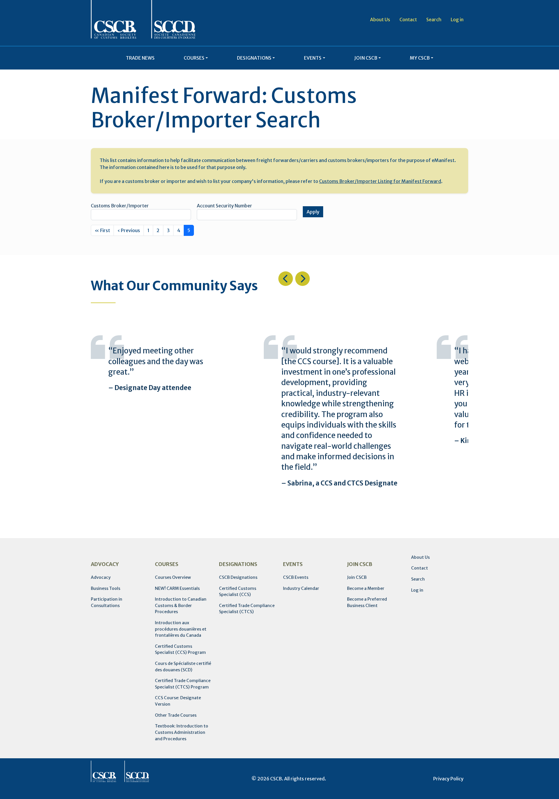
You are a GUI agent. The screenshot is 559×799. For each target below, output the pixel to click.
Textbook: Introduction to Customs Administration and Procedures (181, 732)
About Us (380, 19)
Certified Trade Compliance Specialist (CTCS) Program (182, 684)
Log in (457, 19)
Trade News (140, 58)
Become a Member (365, 588)
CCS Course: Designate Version (178, 701)
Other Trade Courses (176, 715)
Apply (313, 212)
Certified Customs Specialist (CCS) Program (180, 649)
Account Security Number (224, 206)
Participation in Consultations (106, 602)
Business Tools (105, 588)
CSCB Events (295, 577)
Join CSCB (357, 577)
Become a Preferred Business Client (367, 602)
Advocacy (101, 577)
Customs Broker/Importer (120, 206)
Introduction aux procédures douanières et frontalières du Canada (180, 629)
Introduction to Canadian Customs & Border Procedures (180, 605)
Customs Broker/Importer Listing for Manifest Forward (380, 181)
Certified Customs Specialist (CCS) (237, 591)
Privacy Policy (448, 779)
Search (433, 19)
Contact (408, 19)
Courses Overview (173, 577)
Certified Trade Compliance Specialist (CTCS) (247, 609)
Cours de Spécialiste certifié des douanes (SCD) (183, 666)
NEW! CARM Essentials (177, 588)
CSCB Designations (238, 577)
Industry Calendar (301, 588)
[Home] (143, 19)
